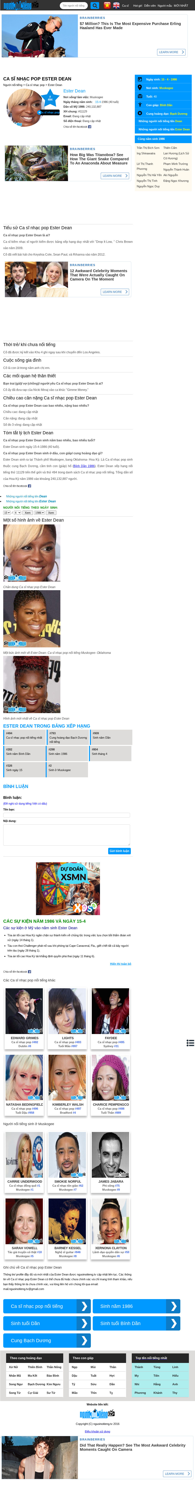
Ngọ (74, 1367)
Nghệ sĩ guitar (68, 1252)
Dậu (74, 1375)
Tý (73, 1384)
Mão (75, 1392)
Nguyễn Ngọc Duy (148, 186)
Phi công (111, 1185)
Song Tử (15, 1392)
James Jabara (110, 1181)
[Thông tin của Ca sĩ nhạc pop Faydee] (110, 1033)
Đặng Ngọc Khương (176, 180)
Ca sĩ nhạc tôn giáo (67, 1185)
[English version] (116, 7)
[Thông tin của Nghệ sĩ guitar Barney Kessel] (67, 1243)
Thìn (94, 1392)
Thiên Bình (35, 1367)
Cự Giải (33, 1392)
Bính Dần (166, 105)
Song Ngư (16, 1384)
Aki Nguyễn (170, 175)
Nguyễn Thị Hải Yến (149, 175)
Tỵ (111, 1392)
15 (162, 79)
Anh (175, 1384)
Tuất (93, 1375)
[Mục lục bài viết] (191, 1043)
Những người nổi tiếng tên (26, 496)
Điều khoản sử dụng (97, 1431)
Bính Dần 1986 (84, 466)
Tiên (156, 1375)
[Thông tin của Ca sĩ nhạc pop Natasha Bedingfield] (24, 1099)
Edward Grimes (24, 1038)
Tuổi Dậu (24, 1112)
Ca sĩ (125, 5)
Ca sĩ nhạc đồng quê (24, 1185)
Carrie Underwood (24, 1181)
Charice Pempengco (111, 1104)
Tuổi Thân (111, 1112)
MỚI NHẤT (181, 5)
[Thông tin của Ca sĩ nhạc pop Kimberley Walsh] (67, 1099)
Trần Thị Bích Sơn (148, 147)
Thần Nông (54, 1367)
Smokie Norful (67, 1181)
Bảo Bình (53, 1375)
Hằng (157, 1384)
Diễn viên (150, 5)
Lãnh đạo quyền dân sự (111, 1252)
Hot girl (137, 5)
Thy (174, 1392)
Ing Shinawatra (146, 153)
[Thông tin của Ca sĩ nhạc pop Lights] (67, 1033)
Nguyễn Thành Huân (176, 169)
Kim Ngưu (53, 1384)
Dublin (24, 1046)
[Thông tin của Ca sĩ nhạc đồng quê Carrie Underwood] (24, 1176)
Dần (112, 1384)
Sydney (111, 1046)
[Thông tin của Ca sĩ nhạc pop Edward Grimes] (24, 1033)
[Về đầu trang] (191, 1491)
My (137, 1375)
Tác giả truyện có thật (25, 1252)
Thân (112, 1367)
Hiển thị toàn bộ (120, 963)
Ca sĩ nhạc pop (35, 85)
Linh (175, 1367)
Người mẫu (165, 5)
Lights (68, 1038)
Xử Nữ (13, 1367)
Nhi (137, 1384)
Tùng (156, 1367)
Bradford (68, 1112)
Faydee (111, 1038)
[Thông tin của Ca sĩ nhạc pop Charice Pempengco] (110, 1099)
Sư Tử (51, 1392)
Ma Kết (32, 1375)
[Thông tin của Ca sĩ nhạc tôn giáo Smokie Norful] (67, 1176)
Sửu (93, 1384)
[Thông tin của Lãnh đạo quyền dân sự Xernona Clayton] (110, 1243)
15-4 (98, 101)
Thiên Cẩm (170, 147)
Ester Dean (55, 85)
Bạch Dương (178, 113)
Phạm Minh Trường (175, 163)
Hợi (111, 1375)
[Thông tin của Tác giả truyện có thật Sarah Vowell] (24, 1243)
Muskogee (25, 1189)
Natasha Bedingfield (24, 1104)
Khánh (157, 1392)
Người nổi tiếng (12, 85)
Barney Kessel (67, 1248)
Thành (139, 1367)
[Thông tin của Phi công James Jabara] (110, 1176)
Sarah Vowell (25, 1248)
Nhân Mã (15, 1375)
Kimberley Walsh (67, 1104)
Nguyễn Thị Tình (147, 180)
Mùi (93, 1367)
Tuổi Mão (67, 1046)
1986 (174, 79)
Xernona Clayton (111, 1248)
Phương (140, 1392)
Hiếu (175, 1375)
